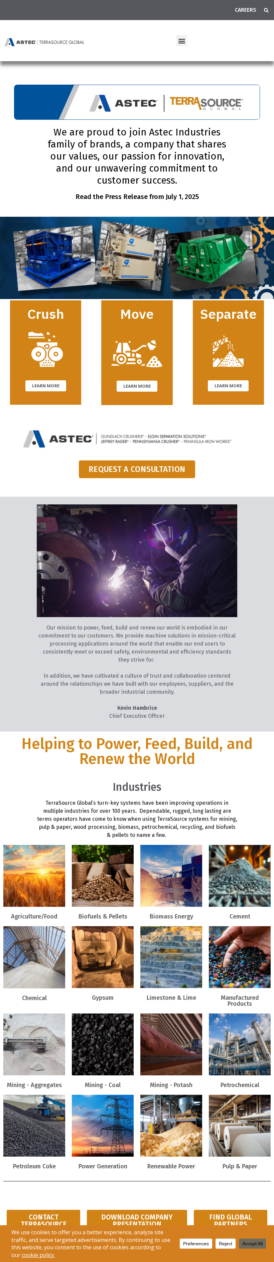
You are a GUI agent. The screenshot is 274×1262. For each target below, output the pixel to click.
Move (137, 313)
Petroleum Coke (34, 1166)
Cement (240, 916)
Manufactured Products (240, 1000)
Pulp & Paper (240, 1166)
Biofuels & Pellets (103, 916)
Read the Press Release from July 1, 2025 (137, 197)
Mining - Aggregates (34, 1085)
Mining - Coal (103, 1085)
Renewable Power (171, 1166)
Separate (228, 313)
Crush (45, 313)
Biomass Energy (171, 916)
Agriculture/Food (34, 916)
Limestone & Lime (171, 997)
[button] (266, 10)
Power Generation (103, 1166)
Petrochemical (240, 1085)
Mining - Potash (171, 1085)
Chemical (34, 998)
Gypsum (103, 997)
